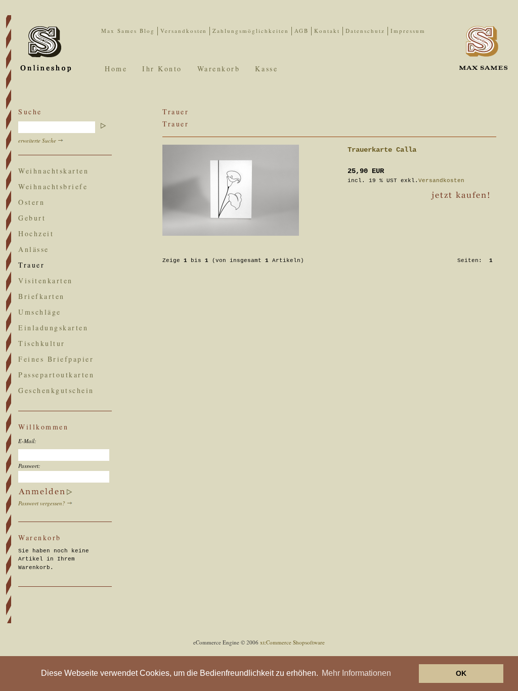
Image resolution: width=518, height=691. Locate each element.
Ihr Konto (162, 68)
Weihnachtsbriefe (53, 186)
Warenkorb (218, 68)
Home (116, 68)
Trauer (31, 265)
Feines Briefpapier (56, 359)
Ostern (31, 202)
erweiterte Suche (37, 140)
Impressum (408, 30)
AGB (301, 30)
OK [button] (461, 673)
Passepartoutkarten (56, 374)
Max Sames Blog (128, 30)
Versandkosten (183, 30)
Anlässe (33, 249)
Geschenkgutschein (56, 390)
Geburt (32, 218)
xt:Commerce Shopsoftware (292, 642)
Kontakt (327, 30)
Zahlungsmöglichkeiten (250, 30)
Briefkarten (41, 296)
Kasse (266, 68)
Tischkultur (41, 343)
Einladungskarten (53, 327)
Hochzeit (36, 233)
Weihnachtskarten (53, 171)
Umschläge (39, 312)
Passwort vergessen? (41, 503)
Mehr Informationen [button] (356, 673)
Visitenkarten (45, 280)
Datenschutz (365, 30)
